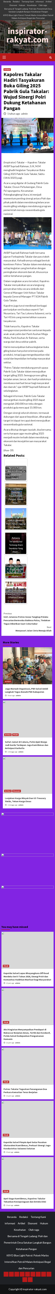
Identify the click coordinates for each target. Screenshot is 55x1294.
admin (24, 113)
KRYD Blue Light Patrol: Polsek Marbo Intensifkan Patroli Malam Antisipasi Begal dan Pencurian (28, 16)
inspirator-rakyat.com (27, 35)
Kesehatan (32, 5)
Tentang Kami (27, 1)
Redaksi (16, 1)
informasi (40, 1)
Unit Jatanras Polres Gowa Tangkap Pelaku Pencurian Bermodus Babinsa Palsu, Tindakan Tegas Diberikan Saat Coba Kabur (27, 618)
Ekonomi (13, 5)
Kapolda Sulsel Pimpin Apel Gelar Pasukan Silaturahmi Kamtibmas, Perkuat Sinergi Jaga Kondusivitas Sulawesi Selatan (27, 1145)
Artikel (48, 1)
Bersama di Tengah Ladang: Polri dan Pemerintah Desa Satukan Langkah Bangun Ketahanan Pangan (28, 10)
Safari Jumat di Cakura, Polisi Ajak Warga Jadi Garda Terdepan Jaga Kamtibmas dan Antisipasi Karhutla (26, 745)
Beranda (7, 1)
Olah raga (42, 5)
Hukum (22, 5)
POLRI (15, 735)
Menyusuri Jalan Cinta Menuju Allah (33, 629)
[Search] (50, 57)
